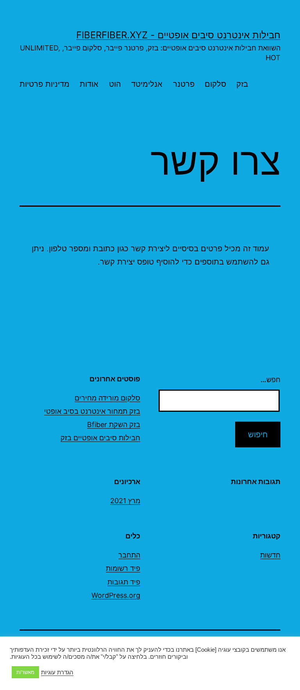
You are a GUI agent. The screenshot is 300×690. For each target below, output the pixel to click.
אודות (89, 84)
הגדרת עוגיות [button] (57, 672)
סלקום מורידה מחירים (107, 398)
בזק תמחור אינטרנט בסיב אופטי (92, 411)
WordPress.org (115, 595)
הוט (115, 84)
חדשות (270, 555)
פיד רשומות (123, 568)
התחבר (129, 555)
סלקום (215, 84)
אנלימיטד (146, 84)
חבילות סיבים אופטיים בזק (100, 438)
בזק (242, 84)
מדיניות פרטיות (45, 84)
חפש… (270, 379)
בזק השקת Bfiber (113, 424)
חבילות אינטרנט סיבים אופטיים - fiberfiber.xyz (178, 35)
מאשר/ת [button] (25, 672)
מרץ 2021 (125, 501)
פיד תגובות (123, 582)
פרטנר (184, 84)
